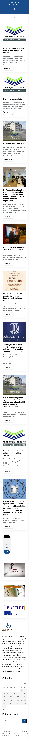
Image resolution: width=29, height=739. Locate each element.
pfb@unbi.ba (14, 5)
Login (14, 7)
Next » (7, 551)
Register (14, 11)
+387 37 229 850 (14, 3)
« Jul (3, 709)
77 (7, 548)
